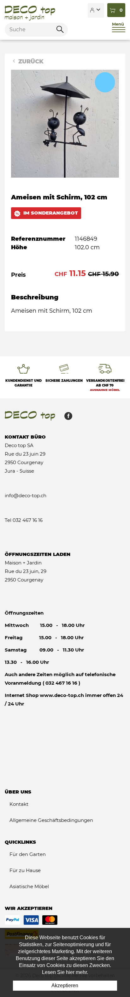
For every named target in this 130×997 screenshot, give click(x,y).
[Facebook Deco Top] (66, 418)
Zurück (30, 61)
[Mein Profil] (96, 10)
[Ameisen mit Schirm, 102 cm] (65, 123)
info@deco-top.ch (25, 495)
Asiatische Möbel (29, 886)
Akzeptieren (64, 985)
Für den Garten (27, 854)
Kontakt (18, 804)
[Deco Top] (30, 10)
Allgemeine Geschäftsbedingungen (51, 820)
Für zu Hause (25, 870)
